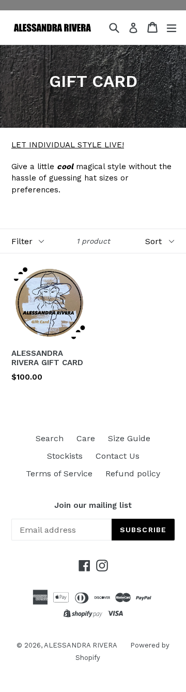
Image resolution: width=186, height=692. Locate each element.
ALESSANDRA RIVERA (80, 645)
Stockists (65, 456)
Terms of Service (59, 473)
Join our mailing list (93, 505)
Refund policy (132, 473)
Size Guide (129, 438)
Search (50, 438)
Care (85, 438)
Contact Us (118, 456)
